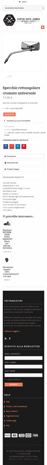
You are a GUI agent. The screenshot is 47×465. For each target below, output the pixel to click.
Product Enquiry (13, 169)
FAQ (7, 425)
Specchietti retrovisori (19, 130)
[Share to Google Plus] (11, 148)
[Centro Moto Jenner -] (21, 20)
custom (17, 133)
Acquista (9, 114)
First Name (10, 362)
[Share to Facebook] (5, 148)
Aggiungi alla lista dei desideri (18, 121)
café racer (11, 133)
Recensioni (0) (12, 163)
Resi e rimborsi (12, 411)
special (42, 133)
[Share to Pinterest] (23, 148)
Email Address (12, 354)
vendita (6, 135)
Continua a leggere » (12, 331)
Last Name (10, 371)
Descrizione (11, 156)
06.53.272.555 (17, 459)
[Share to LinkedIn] (17, 148)
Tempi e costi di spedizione (16, 406)
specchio (36, 133)
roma (23, 133)
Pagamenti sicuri (12, 416)
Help (8, 402)
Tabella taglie (11, 420)
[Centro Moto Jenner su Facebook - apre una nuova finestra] (9, 338)
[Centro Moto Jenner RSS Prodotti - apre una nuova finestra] (5, 338)
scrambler (29, 133)
